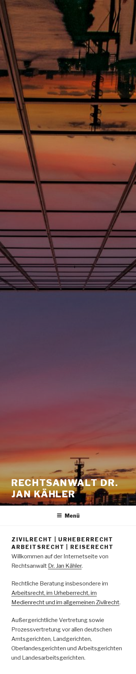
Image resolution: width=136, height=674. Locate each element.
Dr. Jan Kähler (65, 565)
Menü (72, 515)
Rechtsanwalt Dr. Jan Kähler (64, 488)
